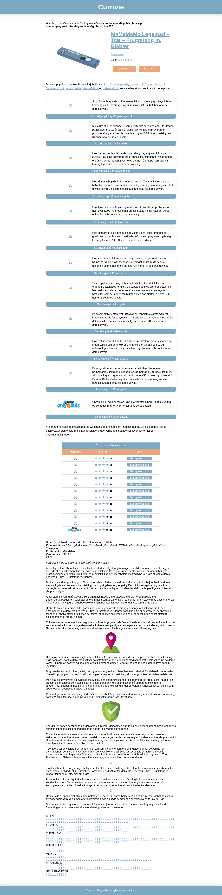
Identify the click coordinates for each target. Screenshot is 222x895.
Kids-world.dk (111, 88)
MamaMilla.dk (91, 88)
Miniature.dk (136, 84)
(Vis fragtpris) (125, 59)
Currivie (111, 7)
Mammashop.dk (55, 88)
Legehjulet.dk (73, 88)
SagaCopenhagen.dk (115, 84)
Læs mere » (124, 68)
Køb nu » (149, 68)
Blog (99, 890)
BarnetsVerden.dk (155, 84)
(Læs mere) (117, 54)
